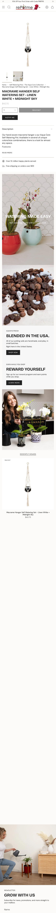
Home (4, 85)
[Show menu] (3, 7)
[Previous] (3, 1)
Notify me (9, 117)
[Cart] (52, 7)
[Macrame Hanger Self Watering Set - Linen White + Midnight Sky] (28, 484)
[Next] (53, 1)
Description (7, 129)
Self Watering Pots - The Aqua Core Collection (27, 85)
